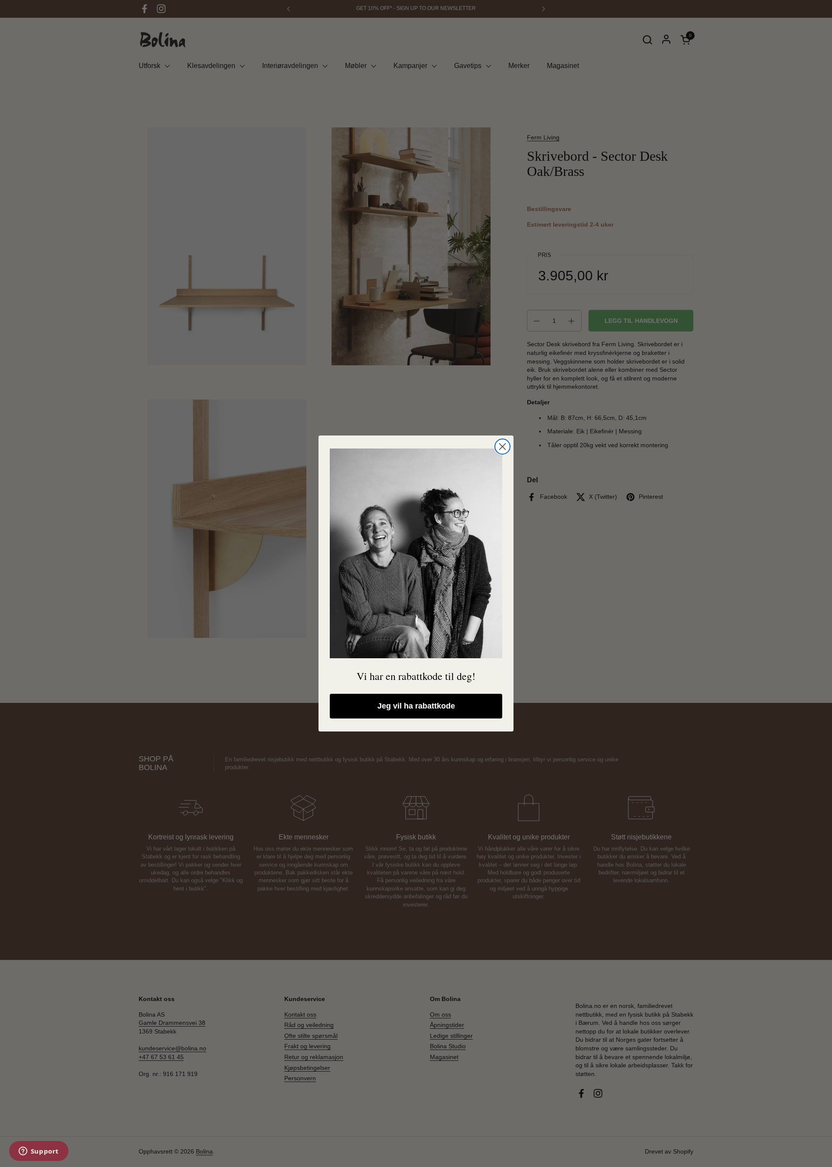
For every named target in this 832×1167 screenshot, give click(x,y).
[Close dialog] (502, 446)
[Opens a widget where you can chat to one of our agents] (38, 1152)
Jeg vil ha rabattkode (416, 706)
